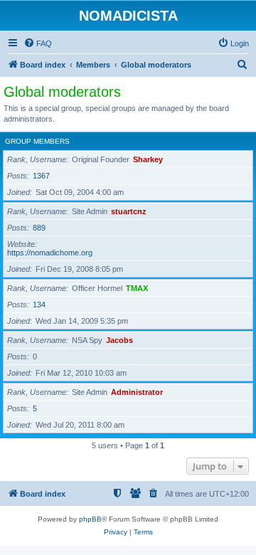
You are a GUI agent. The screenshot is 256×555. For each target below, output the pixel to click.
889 (39, 227)
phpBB (90, 519)
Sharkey (148, 159)
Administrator (137, 392)
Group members (37, 141)
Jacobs (119, 340)
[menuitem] (37, 43)
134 (39, 304)
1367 (41, 175)
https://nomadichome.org (49, 252)
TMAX (137, 288)
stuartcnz (128, 211)
